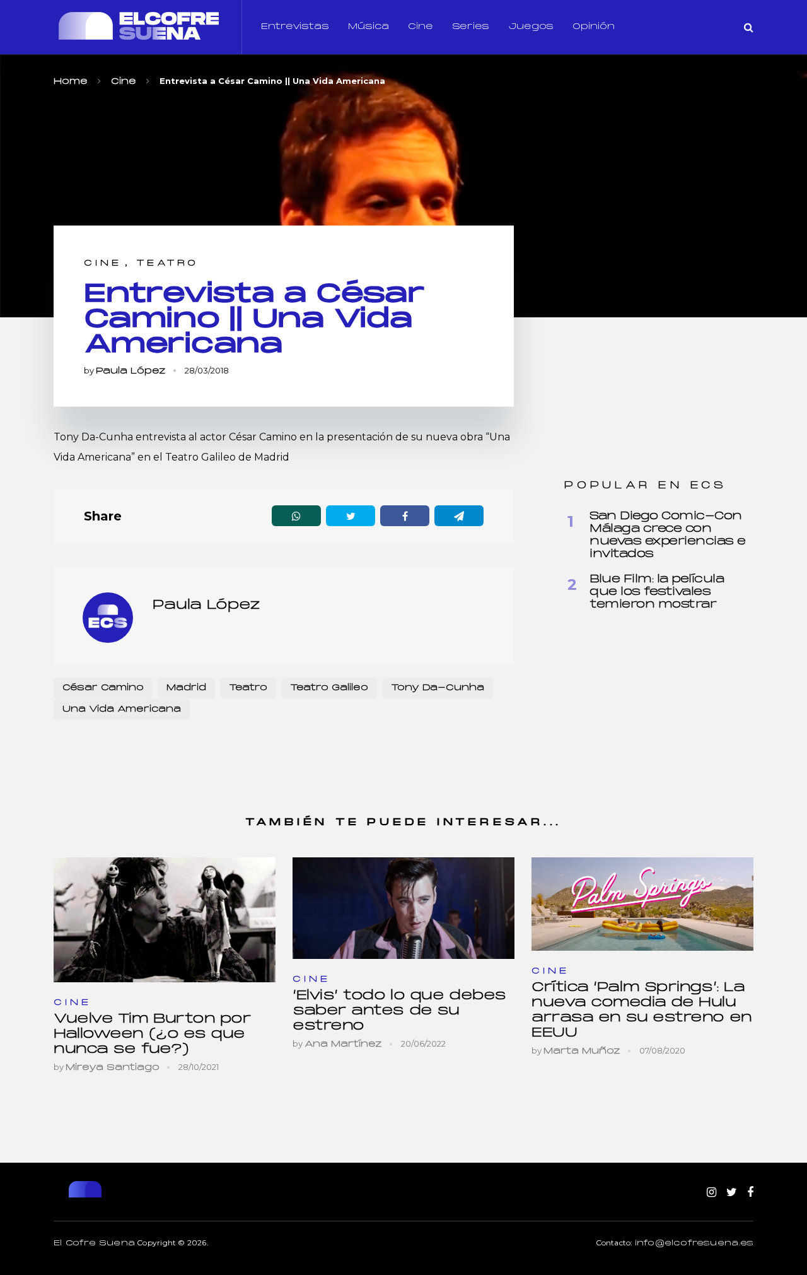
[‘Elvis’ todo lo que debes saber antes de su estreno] (403, 908)
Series (470, 27)
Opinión (593, 27)
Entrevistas (295, 27)
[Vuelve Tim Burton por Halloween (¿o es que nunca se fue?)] (165, 919)
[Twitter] (731, 1193)
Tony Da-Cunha (437, 688)
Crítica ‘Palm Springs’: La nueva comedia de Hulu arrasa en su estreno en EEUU (641, 1010)
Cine (420, 27)
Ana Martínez (343, 1044)
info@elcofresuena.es (694, 1243)
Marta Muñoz (581, 1051)
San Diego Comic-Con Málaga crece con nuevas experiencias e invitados (667, 535)
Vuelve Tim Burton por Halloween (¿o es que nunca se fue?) (153, 1034)
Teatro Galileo (329, 688)
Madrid (186, 688)
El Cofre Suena (94, 1243)
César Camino (103, 688)
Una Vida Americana (121, 709)
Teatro (167, 263)
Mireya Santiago (113, 1067)
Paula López (131, 371)
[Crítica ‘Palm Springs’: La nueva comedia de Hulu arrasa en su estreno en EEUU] (642, 904)
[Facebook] (750, 1193)
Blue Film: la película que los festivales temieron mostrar (656, 592)
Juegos (531, 27)
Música (368, 27)
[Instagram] (711, 1193)
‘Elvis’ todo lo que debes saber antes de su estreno (399, 1011)
